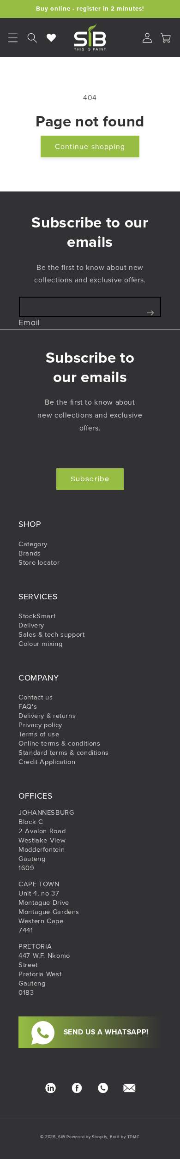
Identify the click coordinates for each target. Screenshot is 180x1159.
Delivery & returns (47, 715)
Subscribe (90, 479)
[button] (32, 38)
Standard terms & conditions (63, 752)
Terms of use (39, 734)
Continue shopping (90, 146)
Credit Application (46, 761)
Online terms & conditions (59, 743)
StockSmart (36, 616)
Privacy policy (40, 724)
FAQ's (27, 706)
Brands (29, 553)
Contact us (35, 697)
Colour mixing (40, 643)
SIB (61, 1137)
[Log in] (147, 38)
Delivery (31, 625)
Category (33, 544)
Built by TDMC (125, 1137)
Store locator (39, 562)
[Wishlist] (51, 37)
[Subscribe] (150, 312)
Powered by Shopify (86, 1137)
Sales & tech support (51, 634)
